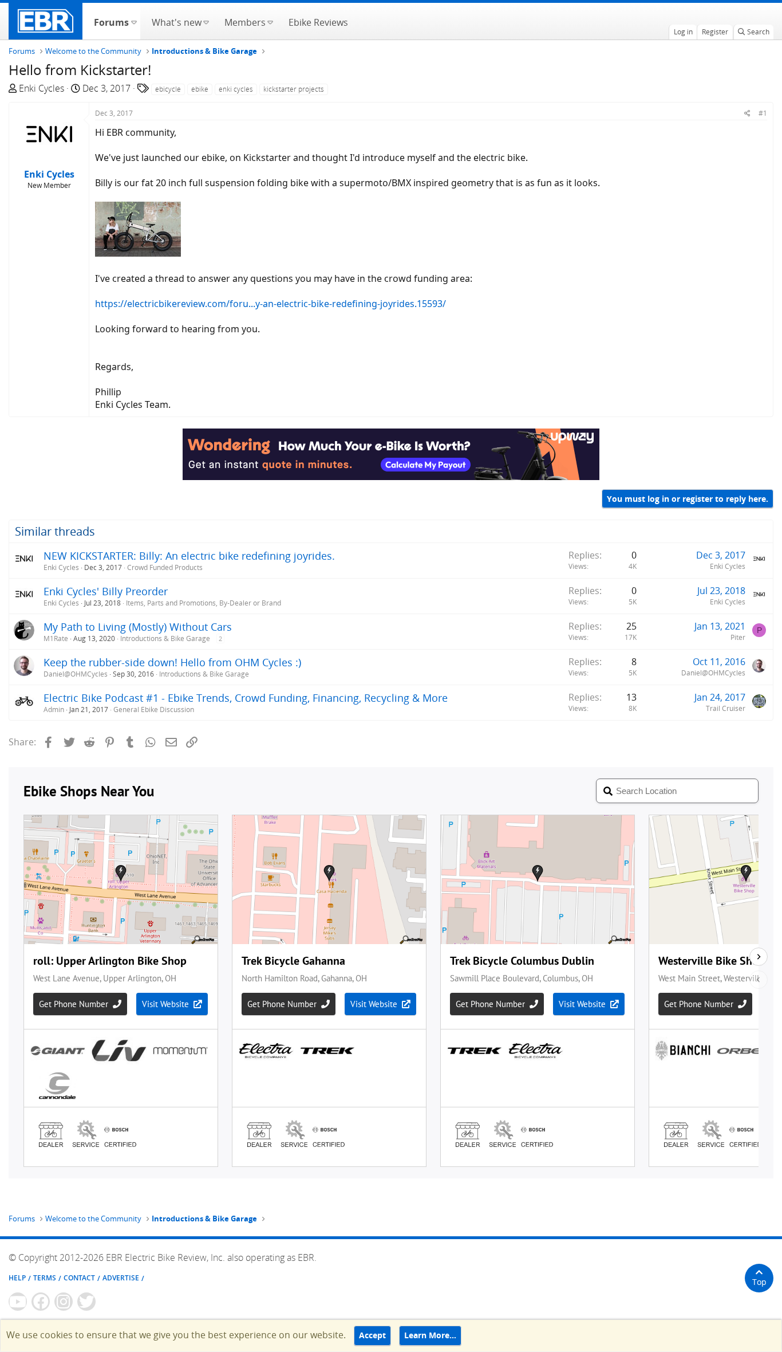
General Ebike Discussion (153, 709)
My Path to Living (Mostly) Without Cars (138, 627)
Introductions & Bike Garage (165, 638)
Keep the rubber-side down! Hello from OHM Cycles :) (172, 662)
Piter (737, 637)
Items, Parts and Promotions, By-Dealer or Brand (203, 603)
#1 (763, 113)
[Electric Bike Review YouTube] (18, 1301)
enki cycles (236, 89)
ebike (199, 89)
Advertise (120, 1278)
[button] (133, 21)
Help (17, 1278)
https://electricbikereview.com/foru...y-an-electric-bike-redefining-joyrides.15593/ (270, 303)
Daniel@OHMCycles (76, 674)
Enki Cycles (41, 88)
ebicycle (168, 89)
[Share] (747, 113)
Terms (44, 1278)
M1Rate (56, 638)
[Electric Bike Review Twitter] (86, 1301)
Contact (79, 1278)
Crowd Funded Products (165, 567)
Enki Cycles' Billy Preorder (106, 591)
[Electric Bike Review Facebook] (40, 1301)
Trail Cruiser (725, 708)
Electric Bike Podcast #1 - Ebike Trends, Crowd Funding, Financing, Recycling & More (246, 698)
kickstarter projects (293, 89)
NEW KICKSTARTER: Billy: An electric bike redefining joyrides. (189, 556)
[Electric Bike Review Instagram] (63, 1301)
